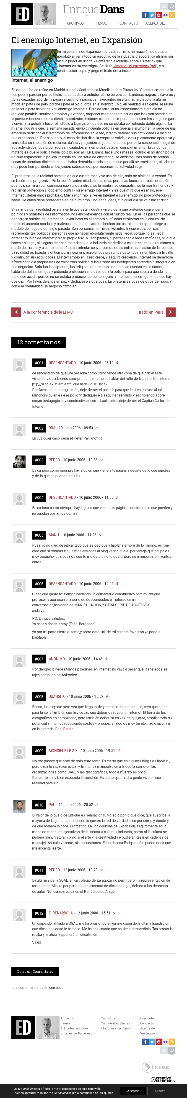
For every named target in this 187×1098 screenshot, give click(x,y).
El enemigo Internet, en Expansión (77, 39)
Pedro (54, 459)
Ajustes (159, 1091)
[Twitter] (152, 15)
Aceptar (133, 1091)
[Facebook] (145, 15)
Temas (102, 23)
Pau (52, 804)
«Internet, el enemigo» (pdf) (135, 66)
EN (164, 6)
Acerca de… (156, 23)
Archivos (75, 23)
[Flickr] (165, 15)
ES (171, 6)
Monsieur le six (63, 750)
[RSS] (172, 15)
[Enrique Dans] (33, 14)
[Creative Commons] (163, 1079)
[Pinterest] (159, 15)
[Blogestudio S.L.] (155, 1066)
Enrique (93, 8)
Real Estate (63, 729)
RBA (52, 427)
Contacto (128, 23)
